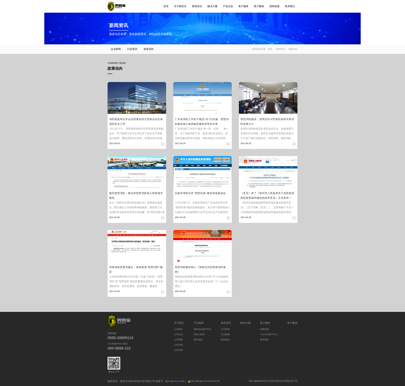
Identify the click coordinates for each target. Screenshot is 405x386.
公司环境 (178, 345)
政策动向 (149, 49)
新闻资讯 (197, 6)
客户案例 (259, 6)
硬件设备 (198, 339)
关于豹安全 (180, 6)
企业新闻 (116, 49)
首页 (165, 6)
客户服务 (243, 6)
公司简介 (178, 329)
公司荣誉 (178, 339)
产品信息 (228, 6)
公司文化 (178, 334)
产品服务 (199, 323)
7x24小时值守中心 (269, 334)
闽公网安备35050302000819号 (205, 381)
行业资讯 (132, 49)
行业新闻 (225, 334)
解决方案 (212, 6)
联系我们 (290, 6)
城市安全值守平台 (202, 329)
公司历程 (178, 350)
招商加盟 (274, 6)
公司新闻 (225, 329)
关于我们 (179, 323)
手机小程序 (199, 334)
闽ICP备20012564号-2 (175, 381)
